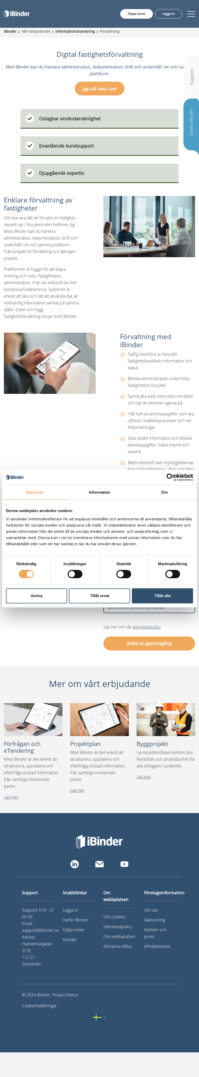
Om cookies (114, 917)
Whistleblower (157, 946)
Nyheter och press (155, 933)
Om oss (151, 910)
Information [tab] (99, 492)
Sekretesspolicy (117, 926)
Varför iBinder (75, 920)
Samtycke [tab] (35, 492)
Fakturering (154, 920)
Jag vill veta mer (99, 88)
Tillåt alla (162, 595)
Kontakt (69, 939)
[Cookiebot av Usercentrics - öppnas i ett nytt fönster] (170, 477)
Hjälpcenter (73, 930)
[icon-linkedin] (74, 864)
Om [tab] (164, 492)
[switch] (75, 574)
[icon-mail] (99, 864)
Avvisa (36, 595)
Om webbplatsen (119, 936)
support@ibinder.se (40, 930)
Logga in (168, 13)
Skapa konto (136, 13)
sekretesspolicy (146, 627)
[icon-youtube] (124, 864)
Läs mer (11, 797)
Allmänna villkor (117, 946)
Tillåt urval (99, 595)
